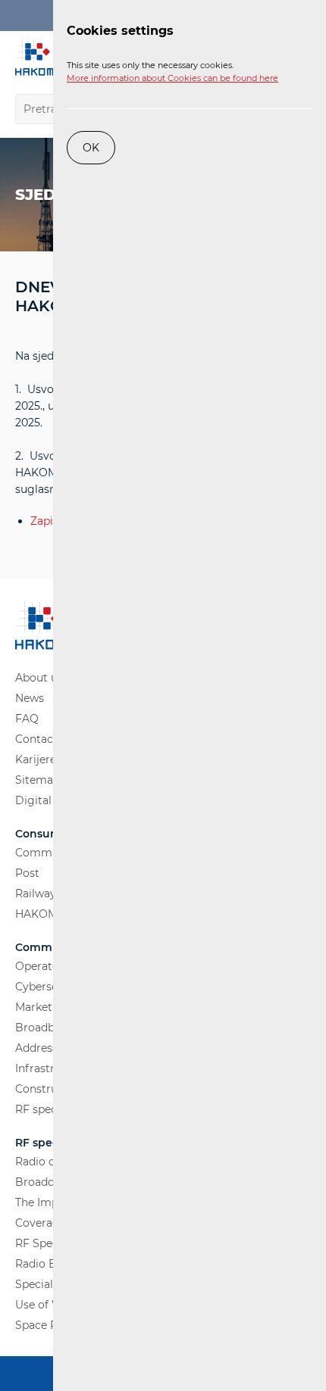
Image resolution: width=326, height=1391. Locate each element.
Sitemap (37, 780)
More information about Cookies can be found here (172, 78)
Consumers (46, 834)
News (29, 698)
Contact (36, 739)
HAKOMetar (47, 914)
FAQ (27, 718)
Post (27, 873)
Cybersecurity (52, 986)
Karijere (35, 759)
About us (39, 678)
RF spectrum (49, 1109)
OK (91, 147)
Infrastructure (52, 1068)
